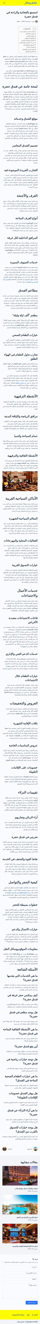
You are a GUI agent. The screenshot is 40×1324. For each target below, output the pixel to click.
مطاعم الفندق (30, 36)
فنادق (18, 21)
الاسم (34, 1267)
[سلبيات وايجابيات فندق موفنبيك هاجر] (20, 1176)
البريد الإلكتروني (31, 1273)
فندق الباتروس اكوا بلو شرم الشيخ (27, 1217)
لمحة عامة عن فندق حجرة (27, 31)
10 (6, 941)
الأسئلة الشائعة (29, 51)
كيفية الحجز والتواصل (28, 49)
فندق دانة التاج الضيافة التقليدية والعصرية (25, 1246)
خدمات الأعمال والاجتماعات (26, 42)
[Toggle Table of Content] (33, 28)
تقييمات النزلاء (30, 47)
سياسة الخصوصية (18, 1315)
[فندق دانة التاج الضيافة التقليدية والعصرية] (20, 1233)
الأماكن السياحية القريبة (27, 40)
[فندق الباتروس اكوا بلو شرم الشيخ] (20, 1204)
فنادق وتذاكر (31, 2)
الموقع (34, 1279)
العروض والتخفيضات (28, 45)
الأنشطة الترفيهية (29, 38)
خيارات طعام (20, 383)
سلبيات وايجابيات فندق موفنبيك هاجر (26, 1188)
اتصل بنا (35, 1315)
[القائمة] (4, 3)
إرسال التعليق (32, 1302)
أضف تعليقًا (32, 1285)
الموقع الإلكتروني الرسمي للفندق (17, 892)
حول (28, 1315)
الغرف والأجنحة (30, 33)
